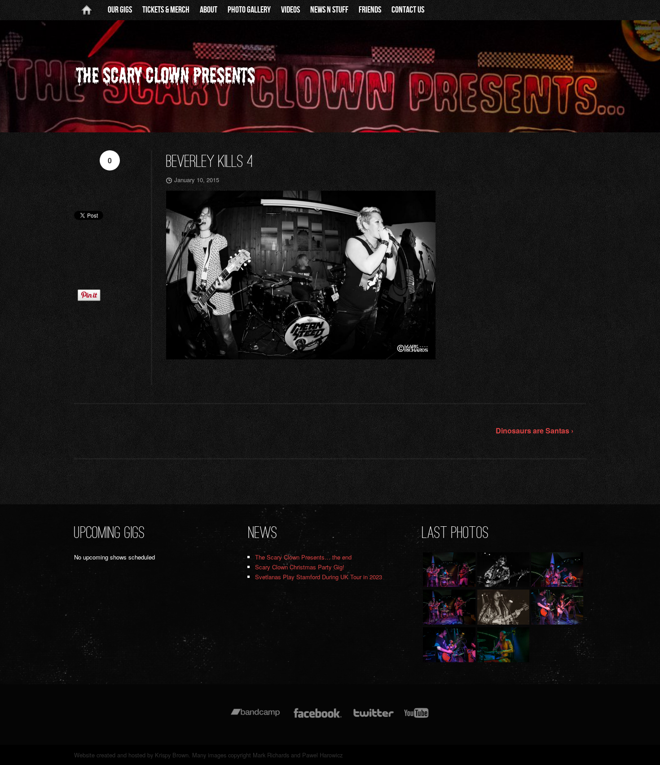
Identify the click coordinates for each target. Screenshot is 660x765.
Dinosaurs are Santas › (534, 430)
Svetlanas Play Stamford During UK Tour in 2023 (318, 577)
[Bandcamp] (255, 717)
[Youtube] (417, 717)
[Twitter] (373, 717)
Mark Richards (271, 755)
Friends (370, 9)
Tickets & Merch (165, 9)
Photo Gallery (249, 9)
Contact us (408, 9)
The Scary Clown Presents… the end (303, 557)
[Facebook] (318, 717)
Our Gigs (120, 9)
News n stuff (329, 9)
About (208, 9)
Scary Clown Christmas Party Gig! (299, 567)
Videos (290, 9)
